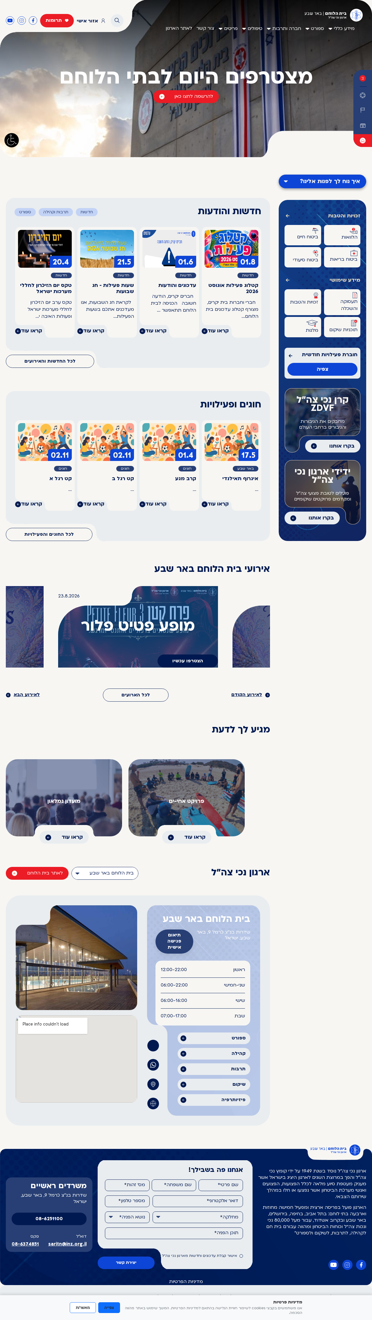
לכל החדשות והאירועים (50, 361)
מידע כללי (344, 28)
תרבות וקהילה (55, 212)
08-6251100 (49, 1219)
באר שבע (245, 469)
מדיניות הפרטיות (186, 1282)
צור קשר (205, 28)
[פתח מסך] (11, 140)
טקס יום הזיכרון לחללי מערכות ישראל (46, 288)
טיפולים (255, 28)
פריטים (231, 28)
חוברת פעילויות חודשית (329, 354)
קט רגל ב (123, 478)
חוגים (187, 469)
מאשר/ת (83, 1307)
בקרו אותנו (342, 446)
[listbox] (104, 873)
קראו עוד (218, 331)
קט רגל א (60, 478)
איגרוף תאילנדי (240, 478)
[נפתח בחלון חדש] (362, 140)
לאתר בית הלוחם (45, 873)
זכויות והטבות (344, 216)
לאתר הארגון (179, 28)
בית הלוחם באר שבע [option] (112, 873)
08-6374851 (25, 1244)
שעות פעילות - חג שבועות (113, 288)
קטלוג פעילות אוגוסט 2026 (233, 288)
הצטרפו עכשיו (187, 661)
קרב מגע (185, 478)
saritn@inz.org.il (67, 1244)
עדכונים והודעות (177, 285)
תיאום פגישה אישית (174, 941)
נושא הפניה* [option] (132, 1217)
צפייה (109, 1307)
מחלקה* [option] (229, 1217)
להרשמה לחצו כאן (193, 96)
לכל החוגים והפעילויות (49, 534)
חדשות (87, 212)
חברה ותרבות (286, 28)
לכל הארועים (135, 695)
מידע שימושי (345, 280)
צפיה (322, 369)
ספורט (317, 28)
